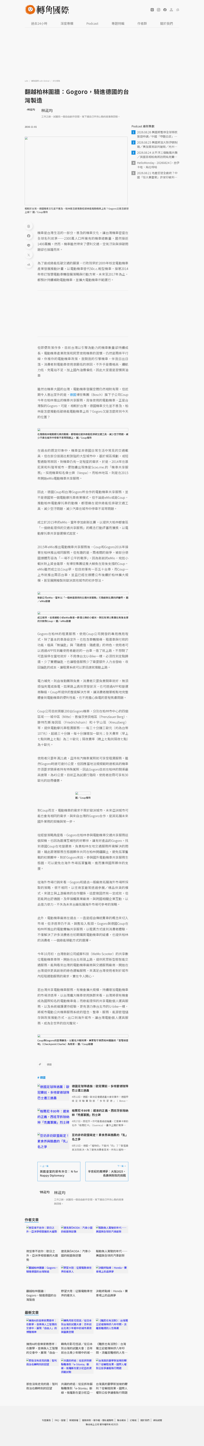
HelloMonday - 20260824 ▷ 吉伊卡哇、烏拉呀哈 (158, 165)
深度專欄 (67, 23)
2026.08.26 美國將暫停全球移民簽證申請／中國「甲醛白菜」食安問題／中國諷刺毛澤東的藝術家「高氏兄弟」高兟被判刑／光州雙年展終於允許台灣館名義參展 (157, 134)
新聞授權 (73, 1420)
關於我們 (166, 23)
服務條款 (86, 1420)
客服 (63, 1420)
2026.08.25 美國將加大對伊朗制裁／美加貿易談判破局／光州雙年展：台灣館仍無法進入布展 (157, 144)
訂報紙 (133, 1420)
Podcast (92, 23)
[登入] (171, 9)
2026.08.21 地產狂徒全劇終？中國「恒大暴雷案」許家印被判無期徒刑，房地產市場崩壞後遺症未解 (157, 175)
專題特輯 (118, 23)
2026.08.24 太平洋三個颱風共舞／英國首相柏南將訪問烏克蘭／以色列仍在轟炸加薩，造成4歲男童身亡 (158, 154)
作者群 (142, 23)
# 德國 (41, 1077)
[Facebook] (29, 235)
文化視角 (56, 80)
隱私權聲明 (107, 1420)
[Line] (29, 245)
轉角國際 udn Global (40, 80)
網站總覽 (157, 1420)
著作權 (96, 1420)
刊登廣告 (46, 1420)
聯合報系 (121, 1420)
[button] (152, 9)
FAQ (57, 1420)
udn (27, 80)
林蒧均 (47, 110)
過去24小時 (39, 23)
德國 (49, 1064)
